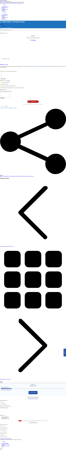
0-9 (2, 106)
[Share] (1, 449)
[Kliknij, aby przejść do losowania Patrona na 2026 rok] (33, 398)
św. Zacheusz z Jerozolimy (4, 428)
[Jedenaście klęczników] (3, 413)
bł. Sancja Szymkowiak (3, 433)
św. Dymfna (2, 434)
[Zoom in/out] (3, 449)
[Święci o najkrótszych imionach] (9, 413)
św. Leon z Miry (2, 403)
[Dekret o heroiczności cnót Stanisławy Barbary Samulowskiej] (15, 413)
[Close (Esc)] (0, 449)
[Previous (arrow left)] (0, 450)
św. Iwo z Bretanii (3, 429)
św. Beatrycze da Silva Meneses (5, 405)
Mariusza (26, 66)
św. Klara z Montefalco (3, 404)
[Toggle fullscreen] (2, 449)
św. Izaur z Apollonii (3, 430)
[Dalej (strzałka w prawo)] (1, 450)
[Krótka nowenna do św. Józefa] (27, 413)
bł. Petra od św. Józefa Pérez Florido (5, 406)
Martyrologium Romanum (35, 37)
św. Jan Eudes (2, 426)
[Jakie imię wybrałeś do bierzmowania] (21, 413)
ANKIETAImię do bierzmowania (65, 352)
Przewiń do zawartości (3, 0)
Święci (6, 106)
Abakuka (45, 66)
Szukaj (1, 381)
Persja (15, 107)
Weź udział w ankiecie (33, 392)
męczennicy (11, 107)
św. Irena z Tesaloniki (3, 432)
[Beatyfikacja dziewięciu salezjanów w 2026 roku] (33, 413)
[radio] (34, 72)
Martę (33, 66)
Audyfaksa (41, 66)
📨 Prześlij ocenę (2, 78)
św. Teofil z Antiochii (3, 427)
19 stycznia (5, 107)
